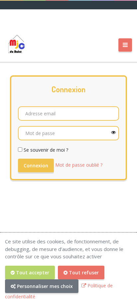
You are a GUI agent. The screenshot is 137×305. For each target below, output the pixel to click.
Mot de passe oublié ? (78, 165)
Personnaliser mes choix (44, 286)
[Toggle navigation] (125, 45)
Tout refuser (83, 272)
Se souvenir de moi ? (46, 150)
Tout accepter (32, 272)
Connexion (36, 165)
